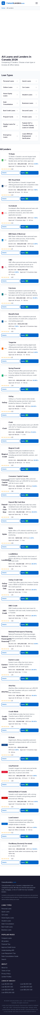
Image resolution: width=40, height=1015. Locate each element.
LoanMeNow (13, 554)
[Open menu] (36, 3)
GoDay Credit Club (16, 580)
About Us (4, 967)
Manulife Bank (14, 314)
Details (4, 172)
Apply (24, 172)
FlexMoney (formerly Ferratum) (20, 843)
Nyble (11, 528)
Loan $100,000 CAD (8, 992)
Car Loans (5, 914)
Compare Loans (7, 938)
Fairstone (12, 288)
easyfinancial (13, 766)
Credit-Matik (13, 711)
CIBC (10, 260)
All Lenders (5, 941)
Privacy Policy (6, 973)
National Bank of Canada (18, 792)
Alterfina (12, 686)
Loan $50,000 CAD (26, 989)
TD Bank (12, 154)
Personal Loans (6, 908)
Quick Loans (5, 911)
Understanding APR (8, 950)
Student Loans (6, 921)
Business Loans (6, 930)
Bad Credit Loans (7, 927)
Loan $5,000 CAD (7, 987)
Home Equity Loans (8, 918)
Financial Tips (6, 944)
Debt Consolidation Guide (10, 956)
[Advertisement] (20, 34)
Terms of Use (6, 970)
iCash (11, 422)
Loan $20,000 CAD (8, 989)
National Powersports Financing (20, 632)
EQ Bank (12, 737)
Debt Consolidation (8, 924)
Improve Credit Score (8, 947)
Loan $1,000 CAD (7, 984)
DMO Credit (13, 606)
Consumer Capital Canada (18, 476)
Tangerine (12, 342)
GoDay (11, 396)
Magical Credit (14, 448)
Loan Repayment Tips (9, 953)
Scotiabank (13, 206)
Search (4, 959)
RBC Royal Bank (14, 180)
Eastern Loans (14, 660)
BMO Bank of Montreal (17, 234)
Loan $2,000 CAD (26, 984)
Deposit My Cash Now (17, 502)
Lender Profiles (6, 976)
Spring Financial (14, 368)
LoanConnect (14, 818)
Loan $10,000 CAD (26, 987)
